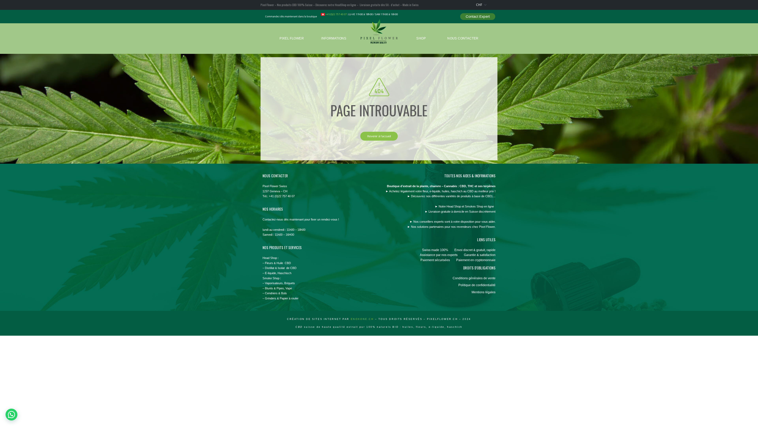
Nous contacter (462, 38)
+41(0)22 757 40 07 (336, 14)
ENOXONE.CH (363, 319)
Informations (333, 38)
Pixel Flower (292, 38)
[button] (11, 414)
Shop (421, 38)
